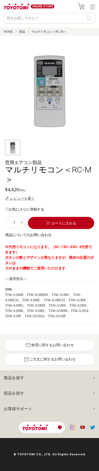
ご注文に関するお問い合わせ (49, 359)
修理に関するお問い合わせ (49, 345)
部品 (22, 31)
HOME (8, 31)
